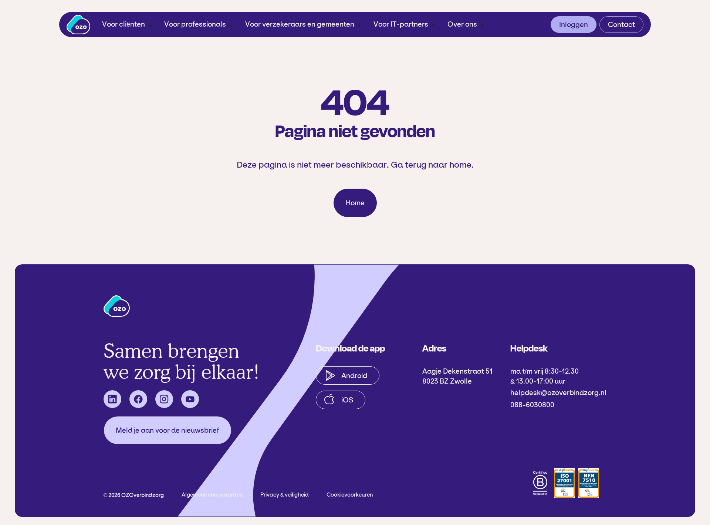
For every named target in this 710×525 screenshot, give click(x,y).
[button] (127, 24)
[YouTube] (190, 399)
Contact (621, 24)
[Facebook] (138, 399)
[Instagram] (164, 399)
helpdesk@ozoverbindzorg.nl (558, 393)
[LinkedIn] (112, 399)
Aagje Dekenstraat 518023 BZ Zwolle (457, 376)
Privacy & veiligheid (284, 495)
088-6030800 (532, 405)
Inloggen (573, 24)
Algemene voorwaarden (212, 495)
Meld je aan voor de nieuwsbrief (167, 430)
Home (355, 203)
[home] (78, 24)
